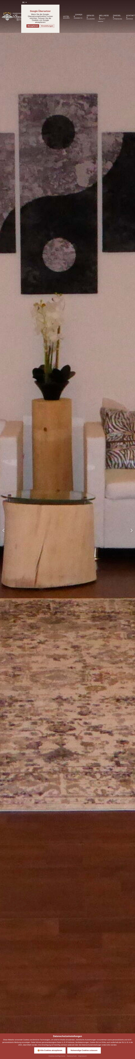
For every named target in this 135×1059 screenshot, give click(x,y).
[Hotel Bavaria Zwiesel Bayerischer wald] (14, 16)
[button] (3, 530)
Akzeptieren (32, 26)
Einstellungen (47, 26)
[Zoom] (67, 529)
